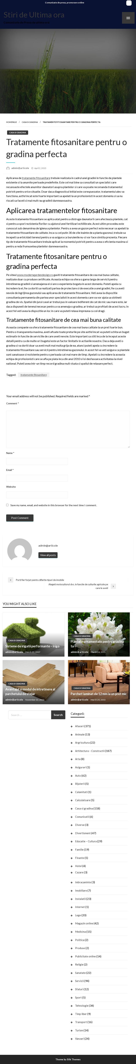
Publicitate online (85, 956)
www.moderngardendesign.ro (35, 274)
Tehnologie (81, 1005)
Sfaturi (79, 989)
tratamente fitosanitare (36, 178)
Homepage (11, 122)
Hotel (78, 866)
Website (11, 486)
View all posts (48, 555)
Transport (81, 1022)
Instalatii (80, 898)
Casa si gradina (30, 122)
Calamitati (81, 792)
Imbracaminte (83, 882)
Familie (79, 849)
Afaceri (79, 726)
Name (10, 452)
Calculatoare (82, 800)
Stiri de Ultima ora (34, 14)
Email (10, 469)
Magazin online (84, 923)
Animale (79, 734)
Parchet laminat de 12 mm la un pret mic (99, 694)
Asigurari (80, 767)
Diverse (79, 824)
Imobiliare (81, 890)
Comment (12, 403)
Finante (79, 857)
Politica (79, 939)
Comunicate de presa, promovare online (64, 2)
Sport (78, 997)
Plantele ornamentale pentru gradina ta (97, 644)
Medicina (80, 931)
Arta (77, 759)
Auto (78, 775)
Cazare (79, 872)
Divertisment (83, 833)
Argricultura (82, 742)
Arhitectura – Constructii (89, 750)
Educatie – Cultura (86, 841)
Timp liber (81, 1013)
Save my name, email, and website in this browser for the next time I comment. (53, 505)
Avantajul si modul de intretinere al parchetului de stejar (30, 691)
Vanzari (79, 1038)
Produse (80, 948)
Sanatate (80, 972)
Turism (79, 1030)
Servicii (79, 980)
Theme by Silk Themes (68, 1059)
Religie (79, 964)
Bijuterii (80, 783)
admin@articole (20, 168)
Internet (80, 906)
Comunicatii (82, 816)
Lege (78, 915)
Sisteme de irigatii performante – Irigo (32, 646)
